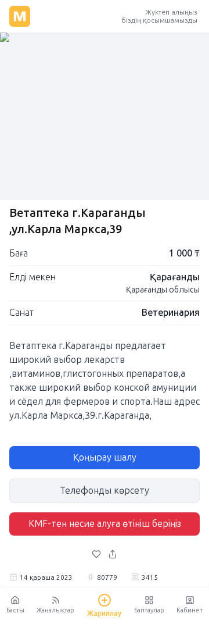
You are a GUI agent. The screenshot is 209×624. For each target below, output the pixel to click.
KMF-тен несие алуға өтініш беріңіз (104, 523)
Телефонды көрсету (104, 490)
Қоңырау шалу (104, 457)
